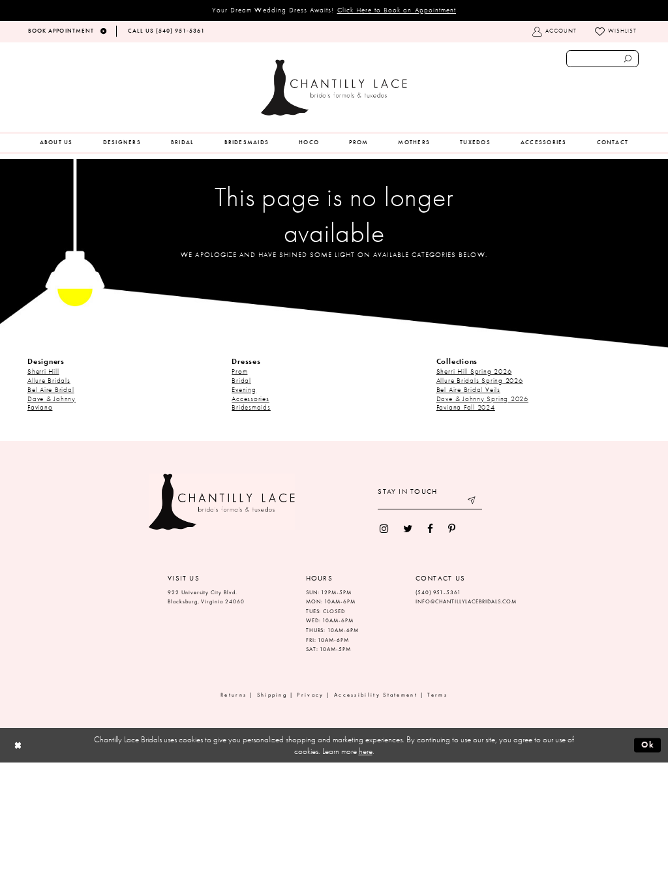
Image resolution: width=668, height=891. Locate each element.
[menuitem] (56, 143)
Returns (233, 695)
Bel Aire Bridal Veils (468, 389)
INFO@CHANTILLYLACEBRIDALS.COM (466, 601)
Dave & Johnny (51, 398)
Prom (239, 371)
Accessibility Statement (376, 695)
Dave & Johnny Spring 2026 (482, 398)
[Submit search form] (628, 59)
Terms (437, 695)
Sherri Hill (43, 371)
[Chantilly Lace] (334, 87)
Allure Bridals (48, 380)
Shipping (272, 695)
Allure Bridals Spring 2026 (479, 380)
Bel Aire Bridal (50, 389)
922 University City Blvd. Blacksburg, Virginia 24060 (206, 597)
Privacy (310, 695)
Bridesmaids (251, 407)
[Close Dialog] (18, 745)
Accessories (250, 398)
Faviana (39, 407)
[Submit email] (473, 501)
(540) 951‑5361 (438, 592)
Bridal (241, 380)
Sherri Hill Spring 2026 (474, 371)
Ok (648, 744)
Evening (244, 389)
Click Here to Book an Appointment (397, 9)
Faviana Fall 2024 (465, 407)
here (365, 751)
